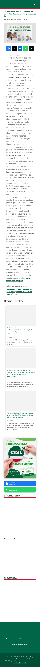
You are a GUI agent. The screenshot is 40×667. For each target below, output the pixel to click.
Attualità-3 (18, 19)
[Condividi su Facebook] (8, 48)
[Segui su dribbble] (20, 638)
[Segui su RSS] (29, 638)
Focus (25, 19)
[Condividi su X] (14, 48)
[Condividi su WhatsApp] (25, 48)
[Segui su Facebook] (11, 638)
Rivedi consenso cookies (20, 644)
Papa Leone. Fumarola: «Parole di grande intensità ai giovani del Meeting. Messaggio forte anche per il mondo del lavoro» (20, 606)
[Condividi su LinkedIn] (20, 48)
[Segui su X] (6, 638)
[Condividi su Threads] (31, 48)
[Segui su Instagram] (15, 638)
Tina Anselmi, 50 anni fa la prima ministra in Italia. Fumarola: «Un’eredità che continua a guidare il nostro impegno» (20, 415)
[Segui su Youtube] (25, 638)
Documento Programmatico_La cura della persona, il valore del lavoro (19, 291)
